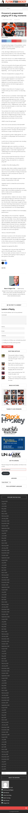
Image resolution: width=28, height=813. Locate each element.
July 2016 (4, 769)
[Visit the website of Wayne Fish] (14, 298)
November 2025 (5, 523)
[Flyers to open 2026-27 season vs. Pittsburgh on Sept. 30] (7, 402)
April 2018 (4, 746)
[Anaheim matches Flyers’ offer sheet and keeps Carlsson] (21, 402)
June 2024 (4, 565)
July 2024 (4, 562)
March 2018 (4, 749)
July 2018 (4, 739)
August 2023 (4, 589)
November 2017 (5, 759)
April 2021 (4, 658)
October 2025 (5, 525)
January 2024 (5, 577)
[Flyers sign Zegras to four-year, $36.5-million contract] (21, 397)
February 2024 (5, 575)
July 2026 (4, 503)
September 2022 (5, 616)
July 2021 (4, 651)
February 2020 (5, 693)
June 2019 (4, 712)
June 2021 (4, 653)
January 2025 (5, 548)
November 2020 (5, 670)
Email (3, 331)
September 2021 (5, 646)
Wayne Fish (17, 19)
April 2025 (4, 540)
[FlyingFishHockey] (14, 2)
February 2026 (5, 516)
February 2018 (5, 751)
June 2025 (4, 535)
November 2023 (5, 582)
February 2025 (5, 545)
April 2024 (4, 570)
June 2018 (4, 742)
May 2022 (4, 626)
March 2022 (4, 631)
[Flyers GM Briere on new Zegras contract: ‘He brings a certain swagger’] (14, 397)
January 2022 (5, 636)
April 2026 (4, 511)
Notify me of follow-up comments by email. (14, 340)
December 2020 (5, 668)
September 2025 (5, 528)
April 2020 (4, 688)
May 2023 (4, 597)
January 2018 (5, 754)
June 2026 (4, 506)
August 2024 (4, 560)
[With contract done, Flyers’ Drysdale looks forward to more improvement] (14, 392)
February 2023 (5, 604)
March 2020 (4, 690)
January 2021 (5, 665)
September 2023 (5, 587)
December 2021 (5, 638)
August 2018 (4, 737)
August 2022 (4, 619)
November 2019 (5, 700)
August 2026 (4, 501)
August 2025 (4, 530)
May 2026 (4, 508)
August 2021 (4, 648)
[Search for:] (14, 8)
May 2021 (4, 656)
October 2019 (5, 702)
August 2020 (5, 678)
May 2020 (4, 685)
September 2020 (6, 675)
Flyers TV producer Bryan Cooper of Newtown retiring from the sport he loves (17, 378)
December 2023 (5, 579)
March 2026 (4, 513)
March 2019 (4, 719)
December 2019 (5, 697)
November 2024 (5, 552)
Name (3, 326)
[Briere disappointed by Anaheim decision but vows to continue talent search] (14, 402)
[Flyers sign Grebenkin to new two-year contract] (7, 392)
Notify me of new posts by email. (11, 342)
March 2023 (4, 602)
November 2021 (5, 641)
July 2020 (4, 680)
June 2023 (4, 594)
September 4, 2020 (7, 19)
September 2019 (5, 705)
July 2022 (4, 621)
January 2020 (5, 695)
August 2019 (4, 707)
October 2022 (5, 614)
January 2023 (5, 607)
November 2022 (5, 611)
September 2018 (5, 734)
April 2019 (4, 717)
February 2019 (5, 722)
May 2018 (4, 744)
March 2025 (4, 543)
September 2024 (5, 557)
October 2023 (5, 584)
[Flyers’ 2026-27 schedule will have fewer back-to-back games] (7, 397)
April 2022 (4, 629)
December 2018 (5, 727)
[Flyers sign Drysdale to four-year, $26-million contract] (21, 392)
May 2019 (4, 715)
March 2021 (4, 661)
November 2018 (5, 729)
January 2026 (5, 518)
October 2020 (5, 673)
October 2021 (5, 643)
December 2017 (5, 756)
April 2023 (4, 599)
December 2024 (5, 550)
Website (4, 335)
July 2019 (4, 710)
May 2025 (4, 538)
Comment (4, 315)
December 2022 (5, 609)
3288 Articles (20, 288)
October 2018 (5, 732)
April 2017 (4, 766)
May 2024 (4, 567)
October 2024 (5, 555)
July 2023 (4, 592)
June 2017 (4, 764)
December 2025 (5, 521)
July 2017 (4, 761)
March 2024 (4, 572)
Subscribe (5, 473)
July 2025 (4, 533)
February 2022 (5, 634)
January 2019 (5, 724)
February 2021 (5, 663)
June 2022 (4, 624)
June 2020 (4, 683)
